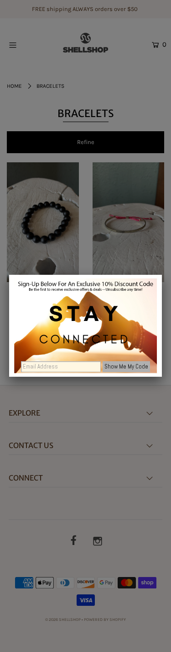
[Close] (162, 275)
